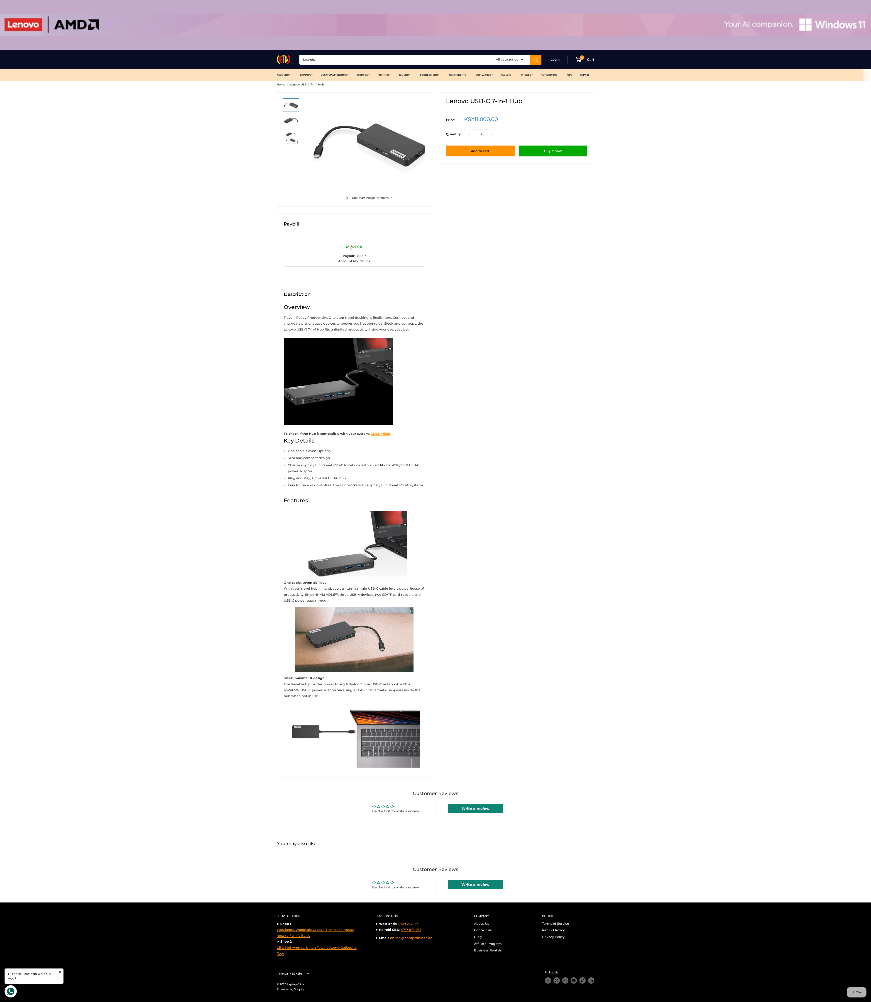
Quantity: (453, 134)
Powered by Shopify (290, 989)
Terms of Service (555, 924)
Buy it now (553, 151)
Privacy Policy (553, 937)
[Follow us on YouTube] (574, 980)
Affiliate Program (488, 944)
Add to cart (480, 151)
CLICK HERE (380, 434)
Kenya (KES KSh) (290, 973)
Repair (584, 74)
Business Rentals (488, 950)
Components (457, 74)
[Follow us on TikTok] (582, 980)
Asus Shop (283, 74)
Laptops (305, 74)
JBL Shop (404, 74)
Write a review (475, 809)
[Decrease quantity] (469, 134)
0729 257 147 (408, 924)
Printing (383, 74)
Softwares (483, 74)
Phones (526, 74)
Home (281, 84)
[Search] (535, 60)
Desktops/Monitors (334, 74)
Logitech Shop (429, 74)
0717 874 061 (411, 930)
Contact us (483, 930)
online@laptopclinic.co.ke (411, 938)
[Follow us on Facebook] (548, 980)
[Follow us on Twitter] (556, 980)
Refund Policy (553, 930)
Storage (362, 74)
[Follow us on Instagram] (565, 980)
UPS (569, 74)
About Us (481, 924)
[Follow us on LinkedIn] (591, 980)
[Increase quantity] (493, 134)
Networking (549, 74)
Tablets (506, 74)
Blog (478, 937)
